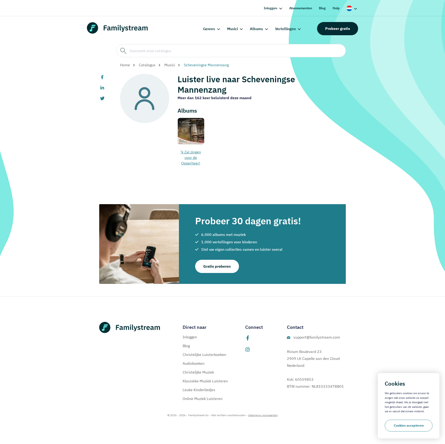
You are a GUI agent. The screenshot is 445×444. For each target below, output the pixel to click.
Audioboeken (193, 363)
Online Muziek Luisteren (202, 398)
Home (125, 65)
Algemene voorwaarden (263, 415)
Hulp (336, 8)
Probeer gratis (337, 28)
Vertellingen (285, 28)
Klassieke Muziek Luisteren (205, 381)
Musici (232, 28)
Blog (322, 8)
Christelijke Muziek (198, 372)
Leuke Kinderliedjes (199, 389)
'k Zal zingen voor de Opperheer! (191, 157)
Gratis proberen (217, 266)
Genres (209, 28)
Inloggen (270, 8)
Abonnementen (300, 8)
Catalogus (147, 65)
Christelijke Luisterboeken (204, 354)
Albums (256, 28)
